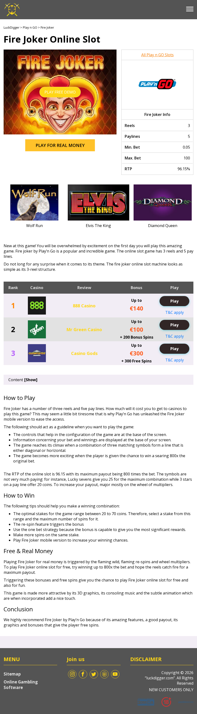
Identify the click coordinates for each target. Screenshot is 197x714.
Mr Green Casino (84, 329)
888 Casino (84, 306)
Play (174, 301)
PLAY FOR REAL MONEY (60, 145)
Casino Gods (84, 353)
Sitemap (12, 674)
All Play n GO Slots (157, 54)
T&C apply (174, 312)
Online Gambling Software (21, 684)
